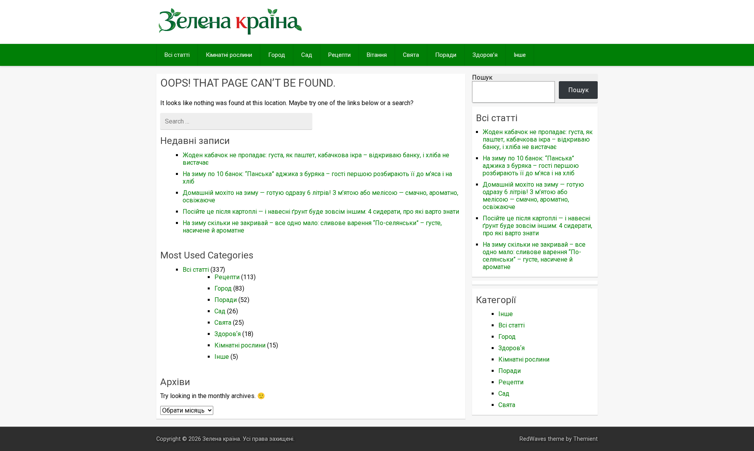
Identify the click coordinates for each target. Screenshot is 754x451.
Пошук (482, 77)
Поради (445, 54)
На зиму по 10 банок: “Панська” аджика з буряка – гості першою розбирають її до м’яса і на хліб (531, 166)
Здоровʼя (485, 54)
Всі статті (177, 54)
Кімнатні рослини (229, 54)
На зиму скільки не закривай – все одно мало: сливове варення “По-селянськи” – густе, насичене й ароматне (534, 256)
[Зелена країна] (230, 34)
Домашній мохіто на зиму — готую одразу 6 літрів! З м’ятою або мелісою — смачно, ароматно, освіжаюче (533, 196)
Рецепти (339, 54)
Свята (411, 54)
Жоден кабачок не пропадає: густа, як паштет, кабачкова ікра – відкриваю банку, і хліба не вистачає (538, 139)
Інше (520, 54)
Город (276, 54)
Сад (306, 54)
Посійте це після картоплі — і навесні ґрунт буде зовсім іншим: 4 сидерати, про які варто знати (321, 211)
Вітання (377, 54)
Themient (585, 439)
